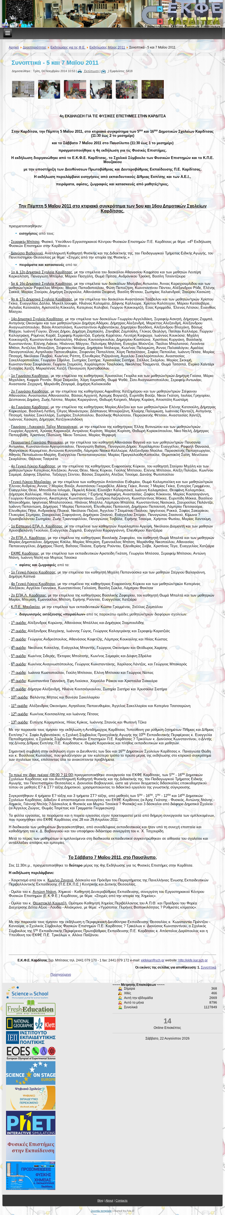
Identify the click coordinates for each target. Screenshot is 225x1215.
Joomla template (101, 1210)
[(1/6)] (21, 89)
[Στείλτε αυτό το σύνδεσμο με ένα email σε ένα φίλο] (104, 71)
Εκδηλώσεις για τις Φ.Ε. (67, 47)
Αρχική (14, 47)
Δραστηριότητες (34, 47)
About (109, 1200)
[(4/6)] (99, 89)
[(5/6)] (125, 89)
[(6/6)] (151, 89)
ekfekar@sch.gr (152, 960)
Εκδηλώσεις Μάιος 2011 (107, 47)
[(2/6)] (47, 89)
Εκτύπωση (91, 71)
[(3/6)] (73, 89)
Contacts (122, 1200)
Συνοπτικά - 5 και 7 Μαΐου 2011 (55, 62)
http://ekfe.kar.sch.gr (193, 960)
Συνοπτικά (208, 967)
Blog (100, 1200)
